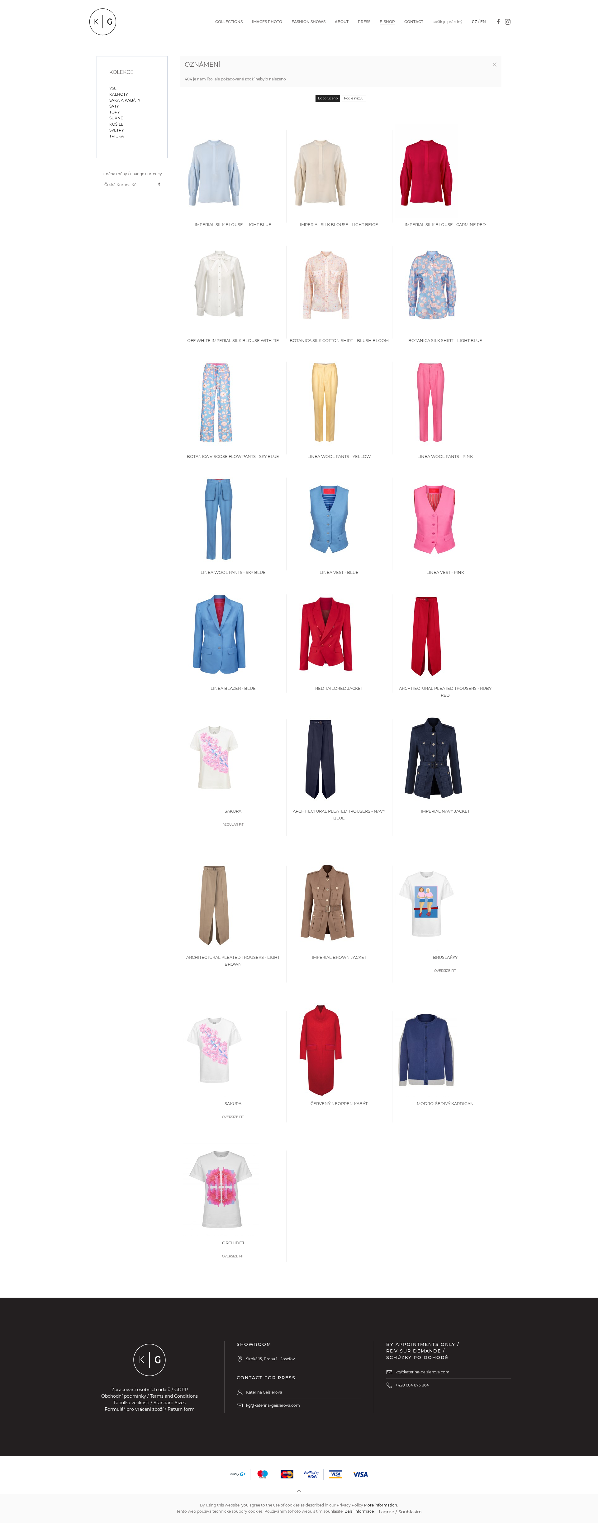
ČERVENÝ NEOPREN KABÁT (339, 1103)
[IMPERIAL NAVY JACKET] (433, 757)
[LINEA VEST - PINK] (434, 518)
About (342, 21)
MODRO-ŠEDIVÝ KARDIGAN (445, 1103)
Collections (229, 21)
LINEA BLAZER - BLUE (233, 688)
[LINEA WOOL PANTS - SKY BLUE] (218, 518)
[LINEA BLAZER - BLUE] (220, 634)
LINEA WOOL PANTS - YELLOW (339, 456)
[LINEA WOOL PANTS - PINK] (430, 402)
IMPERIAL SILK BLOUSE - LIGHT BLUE (233, 224)
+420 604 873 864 (412, 1385)
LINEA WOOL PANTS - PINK (445, 456)
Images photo (267, 21)
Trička (116, 136)
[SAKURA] (214, 757)
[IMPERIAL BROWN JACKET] (327, 903)
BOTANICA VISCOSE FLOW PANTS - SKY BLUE (233, 456)
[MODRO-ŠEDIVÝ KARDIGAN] (426, 1049)
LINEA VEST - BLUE (339, 572)
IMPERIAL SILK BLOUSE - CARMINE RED (445, 224)
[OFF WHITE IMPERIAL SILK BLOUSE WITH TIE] (220, 286)
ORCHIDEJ (233, 1242)
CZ (474, 21)
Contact (413, 21)
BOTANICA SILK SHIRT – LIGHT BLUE (445, 340)
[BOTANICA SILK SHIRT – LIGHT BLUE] (432, 286)
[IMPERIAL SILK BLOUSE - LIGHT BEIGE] (320, 170)
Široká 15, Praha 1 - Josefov (270, 1359)
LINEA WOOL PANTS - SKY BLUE (233, 572)
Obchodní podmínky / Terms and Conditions (149, 1396)
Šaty (114, 106)
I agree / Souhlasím (400, 1512)
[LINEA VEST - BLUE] (328, 518)
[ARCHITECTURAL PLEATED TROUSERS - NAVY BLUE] (320, 757)
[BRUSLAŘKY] (426, 903)
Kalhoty (118, 94)
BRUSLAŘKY (445, 957)
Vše (112, 88)
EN (483, 21)
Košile (116, 124)
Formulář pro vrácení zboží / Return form (150, 1409)
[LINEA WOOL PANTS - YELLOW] (324, 402)
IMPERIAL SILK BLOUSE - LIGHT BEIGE (339, 224)
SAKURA (233, 811)
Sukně (116, 118)
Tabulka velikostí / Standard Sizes (149, 1402)
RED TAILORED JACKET (339, 688)
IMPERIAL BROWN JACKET (339, 957)
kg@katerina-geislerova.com (273, 1405)
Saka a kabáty (124, 100)
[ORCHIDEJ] (221, 1189)
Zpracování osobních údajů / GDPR (150, 1389)
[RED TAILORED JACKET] (326, 634)
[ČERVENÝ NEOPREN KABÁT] (320, 1049)
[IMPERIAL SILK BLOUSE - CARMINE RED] (426, 170)
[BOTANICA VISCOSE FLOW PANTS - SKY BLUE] (216, 402)
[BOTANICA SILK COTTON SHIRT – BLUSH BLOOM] (326, 286)
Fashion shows (308, 21)
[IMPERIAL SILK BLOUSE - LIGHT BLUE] (214, 170)
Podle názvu (353, 98)
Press (364, 21)
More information (380, 1505)
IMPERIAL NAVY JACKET (445, 811)
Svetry (116, 130)
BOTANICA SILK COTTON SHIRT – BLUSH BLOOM (339, 340)
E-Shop (387, 21)
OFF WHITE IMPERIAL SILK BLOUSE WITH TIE (233, 340)
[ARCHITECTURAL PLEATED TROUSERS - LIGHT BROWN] (214, 903)
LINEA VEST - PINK (445, 572)
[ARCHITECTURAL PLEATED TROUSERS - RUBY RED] (426, 634)
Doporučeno (328, 98)
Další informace (359, 1511)
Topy (114, 112)
